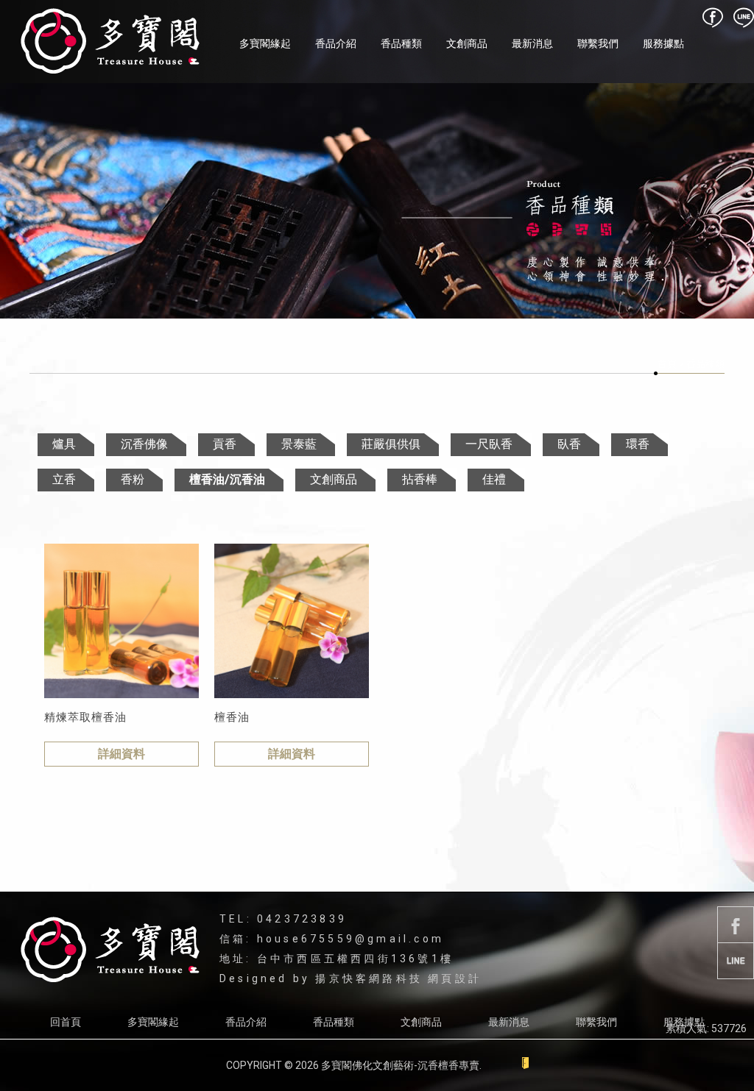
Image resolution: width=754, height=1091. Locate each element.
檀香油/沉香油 (227, 479)
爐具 (64, 444)
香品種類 (401, 43)
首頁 (667, 363)
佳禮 (494, 479)
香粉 (132, 479)
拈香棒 (419, 479)
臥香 (569, 444)
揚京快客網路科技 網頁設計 (398, 978)
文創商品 (466, 43)
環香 (637, 444)
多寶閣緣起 (265, 43)
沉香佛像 (144, 444)
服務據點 (663, 43)
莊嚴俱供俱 (391, 444)
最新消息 (532, 43)
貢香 (224, 444)
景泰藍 (299, 444)
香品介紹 (335, 43)
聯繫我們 (598, 43)
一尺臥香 (488, 444)
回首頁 (65, 1022)
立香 (64, 479)
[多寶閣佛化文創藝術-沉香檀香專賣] (110, 42)
